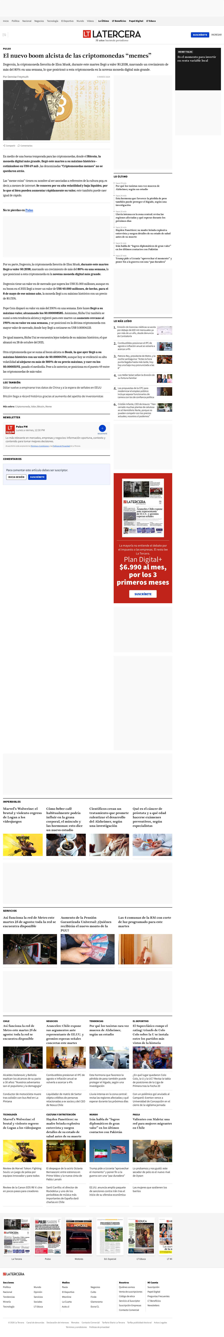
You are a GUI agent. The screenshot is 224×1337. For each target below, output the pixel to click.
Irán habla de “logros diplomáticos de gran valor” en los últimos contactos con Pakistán (143, 248)
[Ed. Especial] (110, 1254)
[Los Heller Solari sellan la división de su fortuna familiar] (164, 378)
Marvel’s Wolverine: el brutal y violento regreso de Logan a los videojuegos (22, 815)
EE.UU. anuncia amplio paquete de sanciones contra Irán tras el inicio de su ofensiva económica (107, 1191)
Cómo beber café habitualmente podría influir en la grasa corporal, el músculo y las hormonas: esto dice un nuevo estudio (64, 819)
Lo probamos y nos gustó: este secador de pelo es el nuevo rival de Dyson (151, 1172)
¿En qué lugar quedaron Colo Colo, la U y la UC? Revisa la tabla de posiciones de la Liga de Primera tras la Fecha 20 (152, 1080)
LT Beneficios (119, 21)
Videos (90, 21)
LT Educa (151, 21)
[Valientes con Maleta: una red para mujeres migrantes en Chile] (152, 1151)
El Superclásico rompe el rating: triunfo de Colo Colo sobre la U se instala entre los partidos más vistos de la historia (150, 1035)
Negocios (39, 21)
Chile (6, 1021)
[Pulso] (48, 1254)
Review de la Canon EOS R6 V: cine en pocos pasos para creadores (22, 1189)
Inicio (6, 21)
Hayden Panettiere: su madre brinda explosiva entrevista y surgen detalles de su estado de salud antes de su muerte (143, 233)
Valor (33, 406)
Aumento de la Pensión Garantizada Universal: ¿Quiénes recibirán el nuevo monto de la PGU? (86, 924)
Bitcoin (40, 406)
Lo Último (103, 21)
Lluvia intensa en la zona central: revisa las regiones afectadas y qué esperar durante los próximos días (140, 217)
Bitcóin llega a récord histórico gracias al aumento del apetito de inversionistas (53, 396)
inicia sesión (16, 477)
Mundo (80, 21)
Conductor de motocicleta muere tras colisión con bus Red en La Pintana (22, 1097)
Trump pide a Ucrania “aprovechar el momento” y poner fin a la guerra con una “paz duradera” (144, 260)
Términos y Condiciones (40, 446)
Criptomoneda (22, 406)
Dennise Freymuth (18, 76)
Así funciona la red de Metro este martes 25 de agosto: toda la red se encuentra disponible (29, 922)
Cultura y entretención (61, 1114)
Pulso (7, 48)
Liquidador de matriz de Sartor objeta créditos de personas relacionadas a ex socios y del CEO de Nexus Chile (65, 1099)
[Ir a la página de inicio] (112, 34)
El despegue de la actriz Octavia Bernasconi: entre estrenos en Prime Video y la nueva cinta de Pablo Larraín (64, 1174)
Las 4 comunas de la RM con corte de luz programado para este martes (144, 922)
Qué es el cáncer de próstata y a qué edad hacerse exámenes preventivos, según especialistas (149, 817)
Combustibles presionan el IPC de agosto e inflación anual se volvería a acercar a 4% (136, 346)
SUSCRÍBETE (143, 594)
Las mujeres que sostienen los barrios (150, 1189)
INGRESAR (216, 34)
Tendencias (96, 1021)
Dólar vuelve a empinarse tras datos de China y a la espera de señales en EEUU (52, 388)
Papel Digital (136, 21)
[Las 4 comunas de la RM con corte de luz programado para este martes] (145, 949)
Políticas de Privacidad (61, 446)
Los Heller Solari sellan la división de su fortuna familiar (136, 377)
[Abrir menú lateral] (5, 34)
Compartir (10, 145)
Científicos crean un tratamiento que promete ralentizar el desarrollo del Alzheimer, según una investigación (109, 817)
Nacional (26, 21)
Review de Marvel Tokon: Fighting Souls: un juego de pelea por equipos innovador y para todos (22, 1172)
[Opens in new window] (79, 1254)
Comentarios (26, 145)
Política (15, 21)
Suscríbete (38, 477)
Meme (48, 406)
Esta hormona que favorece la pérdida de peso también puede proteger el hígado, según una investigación (141, 202)
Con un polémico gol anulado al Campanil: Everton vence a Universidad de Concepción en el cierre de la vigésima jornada (151, 1099)
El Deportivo (67, 21)
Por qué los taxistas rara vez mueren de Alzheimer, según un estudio (138, 188)
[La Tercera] (16, 1254)
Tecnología (52, 21)
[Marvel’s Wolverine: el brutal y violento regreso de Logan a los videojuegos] (23, 845)
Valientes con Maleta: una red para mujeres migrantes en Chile (152, 1124)
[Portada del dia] (143, 535)
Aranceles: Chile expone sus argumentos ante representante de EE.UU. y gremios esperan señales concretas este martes (65, 1035)
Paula (136, 1114)
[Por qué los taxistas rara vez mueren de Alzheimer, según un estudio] (109, 1058)
